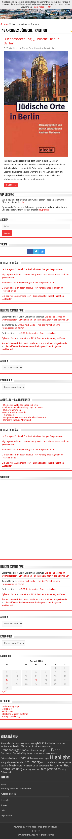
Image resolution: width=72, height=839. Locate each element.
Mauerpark (61, 762)
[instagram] (42, 251)
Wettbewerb (6, 772)
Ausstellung (31, 743)
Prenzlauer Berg (11, 769)
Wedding (62, 769)
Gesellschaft (44, 48)
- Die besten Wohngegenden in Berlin (20, 405)
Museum (4, 766)
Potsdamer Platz (59, 765)
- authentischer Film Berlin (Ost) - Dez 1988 (22, 407)
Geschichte (33, 48)
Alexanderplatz (8, 743)
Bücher (25, 48)
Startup (44, 769)
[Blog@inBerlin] (36, 9)
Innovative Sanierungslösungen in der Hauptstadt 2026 (28, 282)
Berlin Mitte (20, 746)
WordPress (31, 827)
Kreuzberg (32, 762)
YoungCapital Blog (11, 716)
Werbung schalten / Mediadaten (16, 788)
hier (23, 202)
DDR (47, 750)
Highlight (60, 757)
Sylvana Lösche (9, 338)
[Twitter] (36, 251)
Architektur (21, 743)
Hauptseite (44, 210)
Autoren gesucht (8, 794)
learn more (39, 7)
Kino (22, 762)
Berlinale (49, 743)
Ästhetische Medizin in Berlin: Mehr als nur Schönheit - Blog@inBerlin (34, 343)
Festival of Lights (21, 753)
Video (53, 769)
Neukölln (28, 765)
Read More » (11, 185)
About (4, 784)
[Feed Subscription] (71, 30)
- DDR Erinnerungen (11, 410)
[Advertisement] (36, 517)
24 (7, 684)
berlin (41, 743)
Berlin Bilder (59, 743)
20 (36, 680)
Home (5, 24)
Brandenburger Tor (13, 750)
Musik (12, 765)
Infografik (5, 762)
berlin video (34, 746)
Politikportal (8, 711)
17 (7, 680)
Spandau (35, 769)
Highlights (5, 800)
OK (49, 7)
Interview (14, 762)
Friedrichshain (9, 758)
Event (55, 750)
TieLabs (54, 827)
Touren (4, 805)
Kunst (42, 762)
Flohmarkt (38, 753)
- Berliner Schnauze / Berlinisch (16, 420)
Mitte (68, 762)
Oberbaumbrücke (41, 766)
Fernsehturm (6, 753)
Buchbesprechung (35, 750)
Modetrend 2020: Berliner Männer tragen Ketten (42, 338)
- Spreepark (8, 415)
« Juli (4, 691)
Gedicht (34, 758)
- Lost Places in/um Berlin (14, 412)
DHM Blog (7, 709)
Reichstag (27, 769)
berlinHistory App (10, 706)
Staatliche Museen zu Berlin (15, 714)
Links (3, 810)
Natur (20, 765)
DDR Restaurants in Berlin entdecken (38, 333)
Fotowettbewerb (50, 753)
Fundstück (24, 758)
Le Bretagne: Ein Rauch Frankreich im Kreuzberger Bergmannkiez (32, 269)
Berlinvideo (46, 746)
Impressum (6, 815)
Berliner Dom (7, 746)
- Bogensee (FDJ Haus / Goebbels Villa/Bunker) (24, 417)
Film (31, 753)
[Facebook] (30, 251)
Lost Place (50, 762)
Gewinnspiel (44, 758)
